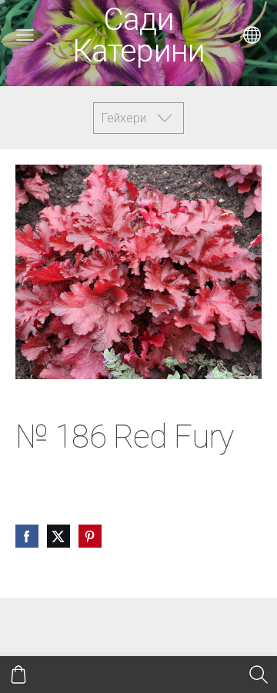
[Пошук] (258, 674)
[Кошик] (18, 674)
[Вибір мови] (252, 35)
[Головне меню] (25, 35)
